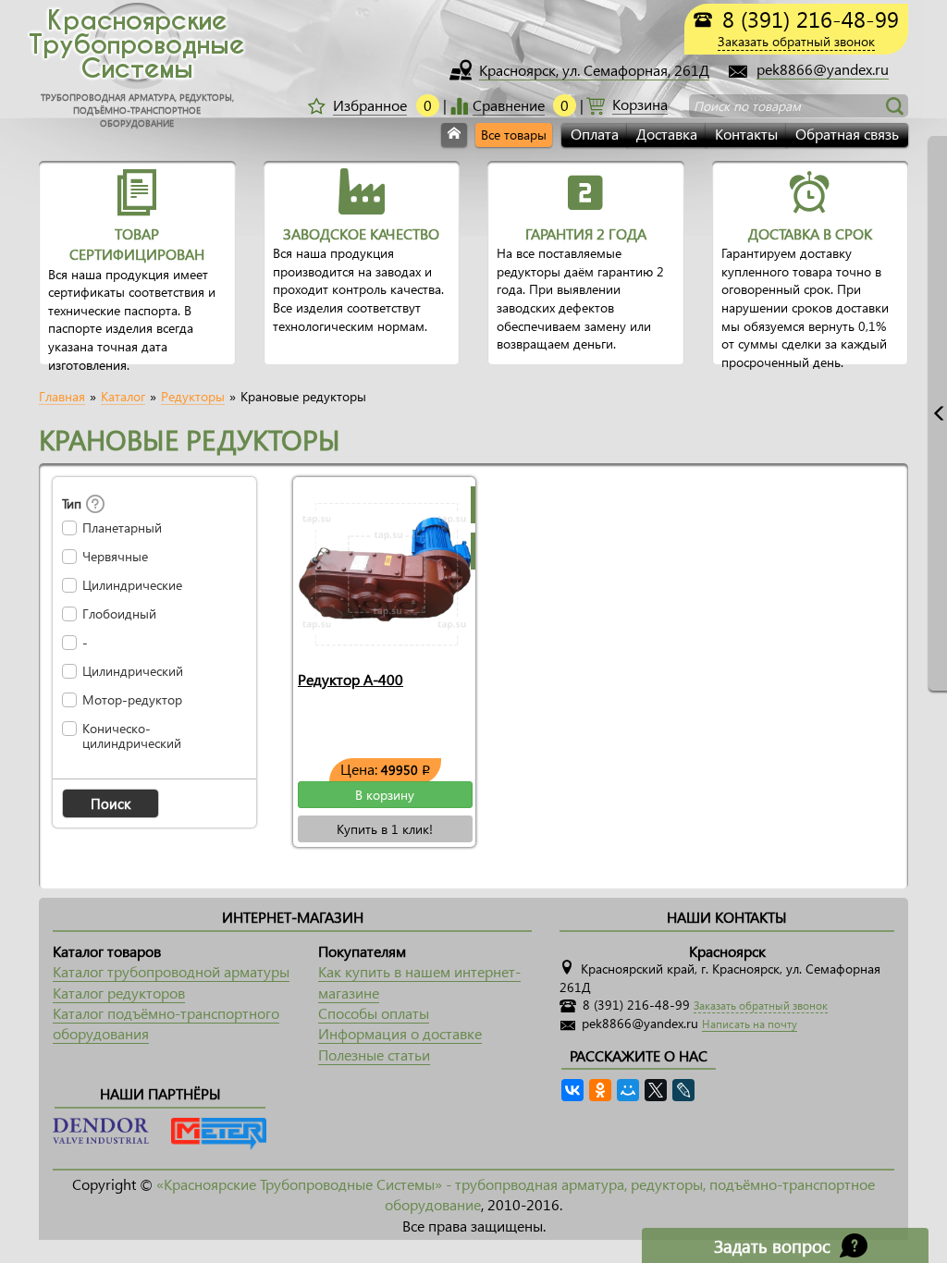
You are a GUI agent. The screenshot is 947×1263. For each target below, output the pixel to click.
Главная (62, 396)
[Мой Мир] (628, 1090)
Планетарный (122, 528)
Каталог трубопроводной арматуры (171, 971)
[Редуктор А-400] (384, 569)
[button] (110, 803)
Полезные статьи (374, 1054)
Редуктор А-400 (350, 679)
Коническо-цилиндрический (131, 736)
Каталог (123, 396)
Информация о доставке (400, 1033)
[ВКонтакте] (572, 1090)
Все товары (514, 134)
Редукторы (193, 396)
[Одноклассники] (600, 1090)
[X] (656, 1090)
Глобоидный (119, 614)
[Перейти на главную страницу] (454, 135)
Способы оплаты (373, 1013)
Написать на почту (749, 1024)
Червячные (115, 556)
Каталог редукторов (119, 992)
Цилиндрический (132, 671)
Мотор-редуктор (132, 700)
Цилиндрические (132, 585)
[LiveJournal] (683, 1090)
